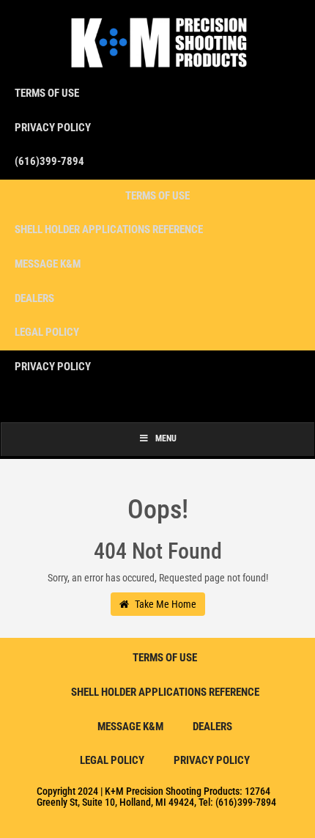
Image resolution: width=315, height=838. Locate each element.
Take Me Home (164, 604)
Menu (166, 438)
